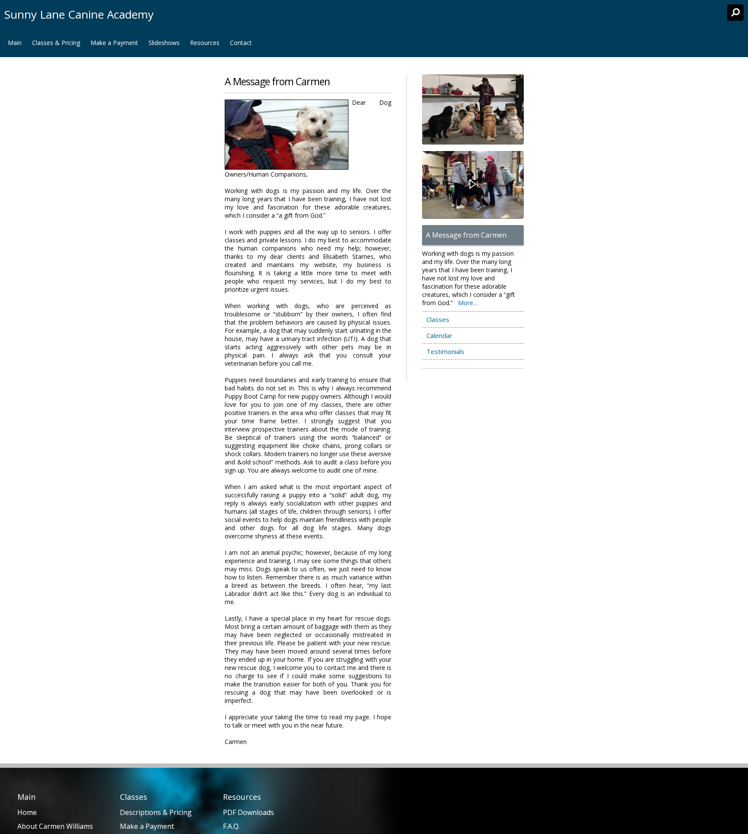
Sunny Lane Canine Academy (79, 14)
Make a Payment (114, 43)
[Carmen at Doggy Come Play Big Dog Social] (468, 185)
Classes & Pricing (56, 43)
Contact (241, 43)
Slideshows (164, 43)
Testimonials (445, 351)
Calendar (439, 335)
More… (468, 303)
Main (15, 43)
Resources (204, 43)
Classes (437, 319)
